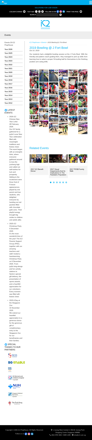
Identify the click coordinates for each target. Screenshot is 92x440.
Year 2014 (8, 95)
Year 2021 (8, 68)
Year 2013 (8, 99)
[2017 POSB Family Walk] (78, 158)
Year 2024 (8, 57)
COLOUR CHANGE (15, 12)
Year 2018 (8, 80)
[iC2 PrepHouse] (44, 24)
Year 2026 (8, 49)
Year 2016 (8, 88)
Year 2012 (8, 103)
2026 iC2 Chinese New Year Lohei (14, 119)
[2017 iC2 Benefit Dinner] (39, 158)
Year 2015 (8, 91)
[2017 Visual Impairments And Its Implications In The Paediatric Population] (58, 158)
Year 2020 (8, 72)
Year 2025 (8, 53)
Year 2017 (8, 84)
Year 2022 (8, 65)
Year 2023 (8, 61)
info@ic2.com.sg (80, 435)
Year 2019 (8, 76)
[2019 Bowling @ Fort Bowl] (34, 73)
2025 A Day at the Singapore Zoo (14, 302)
